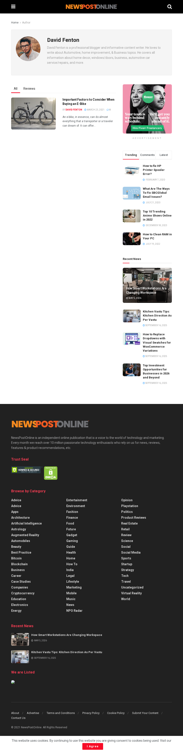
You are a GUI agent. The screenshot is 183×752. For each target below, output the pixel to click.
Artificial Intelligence (26, 523)
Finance (72, 517)
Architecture (20, 517)
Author (26, 22)
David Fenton (74, 109)
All (15, 88)
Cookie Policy (116, 713)
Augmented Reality (25, 535)
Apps (15, 512)
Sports (126, 558)
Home (15, 22)
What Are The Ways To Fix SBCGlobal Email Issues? (156, 192)
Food (70, 523)
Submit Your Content (145, 713)
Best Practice (21, 552)
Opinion (127, 500)
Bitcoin (16, 558)
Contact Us (18, 718)
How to (71, 564)
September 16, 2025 (156, 325)
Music (70, 599)
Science (127, 541)
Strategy (127, 570)
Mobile (71, 593)
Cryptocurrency (22, 593)
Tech (125, 576)
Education (18, 599)
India (70, 570)
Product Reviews (133, 517)
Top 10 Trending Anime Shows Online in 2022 (157, 215)
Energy (16, 610)
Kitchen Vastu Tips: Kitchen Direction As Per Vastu (157, 315)
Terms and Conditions (61, 713)
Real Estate (129, 523)
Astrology (18, 529)
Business (18, 570)
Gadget (71, 535)
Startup (126, 564)
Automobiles (20, 541)
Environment (75, 506)
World (125, 599)
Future (71, 529)
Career (16, 576)
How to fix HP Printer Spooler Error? (154, 170)
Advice (16, 500)
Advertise (33, 713)
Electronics (19, 605)
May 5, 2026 (134, 298)
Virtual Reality (131, 593)
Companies (19, 587)
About (15, 713)
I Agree (93, 746)
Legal (70, 576)
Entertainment (76, 500)
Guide (70, 546)
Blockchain (19, 564)
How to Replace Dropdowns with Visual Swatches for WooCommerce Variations (157, 342)
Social (126, 546)
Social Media (131, 552)
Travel (126, 581)
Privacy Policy (91, 713)
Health (71, 552)
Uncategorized (132, 587)
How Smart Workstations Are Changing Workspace (66, 635)
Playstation (129, 506)
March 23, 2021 (95, 109)
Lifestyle (72, 581)
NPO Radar (74, 610)
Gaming (72, 541)
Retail (125, 529)
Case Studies (21, 581)
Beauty (16, 546)
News (70, 605)
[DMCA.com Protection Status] (51, 473)
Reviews (29, 88)
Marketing (74, 587)
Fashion (72, 512)
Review (126, 535)
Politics (127, 512)
